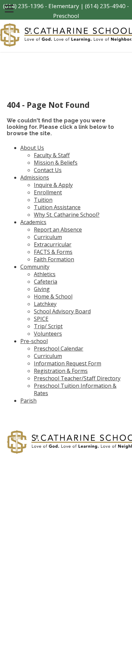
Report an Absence (58, 229)
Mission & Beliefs (56, 162)
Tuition (43, 199)
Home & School (53, 296)
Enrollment (48, 192)
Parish (28, 400)
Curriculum (48, 237)
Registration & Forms (61, 371)
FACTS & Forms (53, 252)
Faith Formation (54, 259)
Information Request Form (67, 363)
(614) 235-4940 (105, 6)
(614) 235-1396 (23, 6)
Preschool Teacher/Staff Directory (77, 378)
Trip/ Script (48, 326)
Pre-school (34, 341)
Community (34, 266)
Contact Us (48, 170)
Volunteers (48, 333)
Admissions (34, 177)
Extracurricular (52, 244)
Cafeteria (45, 281)
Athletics (45, 274)
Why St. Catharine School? (67, 214)
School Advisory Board (62, 311)
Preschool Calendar (58, 348)
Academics (33, 222)
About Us (32, 147)
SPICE (41, 318)
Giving (42, 289)
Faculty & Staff (52, 155)
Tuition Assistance (57, 207)
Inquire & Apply (53, 185)
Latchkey (45, 304)
